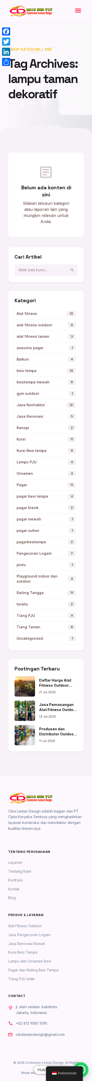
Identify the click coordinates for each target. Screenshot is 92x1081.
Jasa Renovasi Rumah (26, 943)
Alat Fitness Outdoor (25, 926)
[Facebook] (6, 31)
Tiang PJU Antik (21, 979)
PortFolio (15, 880)
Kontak (14, 889)
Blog (12, 898)
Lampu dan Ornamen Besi (29, 961)
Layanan (15, 862)
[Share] (6, 62)
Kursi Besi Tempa (22, 952)
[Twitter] (6, 42)
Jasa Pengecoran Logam (29, 935)
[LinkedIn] (6, 52)
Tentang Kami (19, 871)
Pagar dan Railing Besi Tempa (33, 970)
